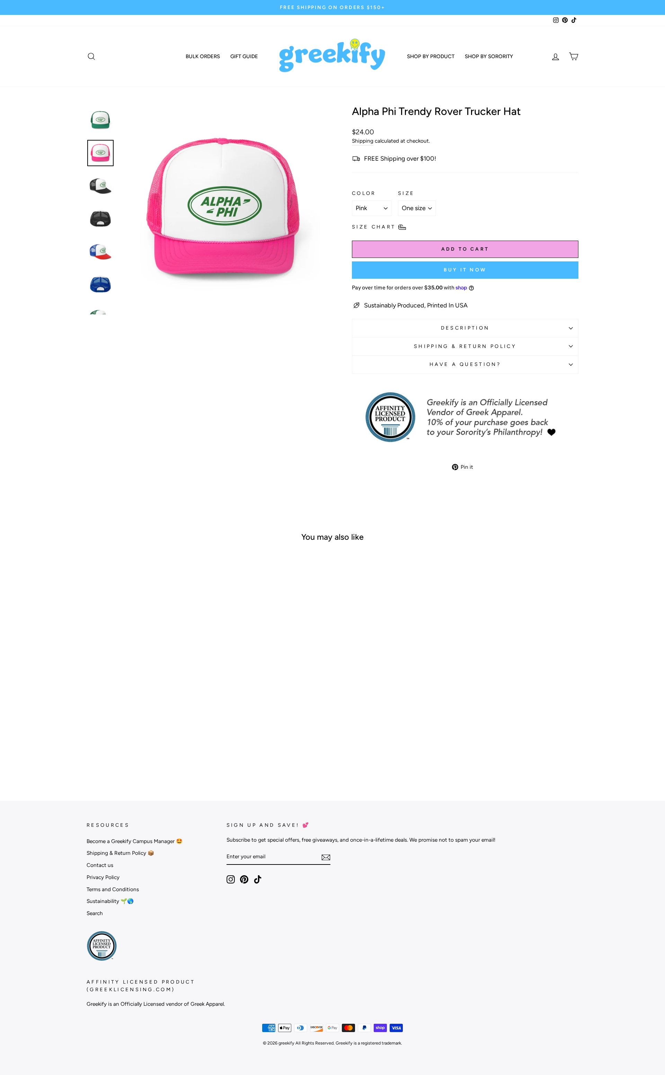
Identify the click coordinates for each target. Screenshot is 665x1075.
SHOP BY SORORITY (489, 56)
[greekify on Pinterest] (244, 879)
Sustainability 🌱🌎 (110, 901)
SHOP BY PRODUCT (430, 56)
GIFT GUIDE (244, 56)
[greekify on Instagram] (231, 879)
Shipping (362, 140)
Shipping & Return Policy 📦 (120, 853)
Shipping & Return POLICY (465, 346)
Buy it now (465, 270)
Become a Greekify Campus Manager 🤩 (135, 841)
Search (95, 913)
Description (465, 328)
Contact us (100, 865)
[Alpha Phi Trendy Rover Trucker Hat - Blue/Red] (159, 751)
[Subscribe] (325, 857)
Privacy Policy (103, 877)
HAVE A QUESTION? (465, 364)
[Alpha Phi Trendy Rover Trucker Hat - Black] (131, 751)
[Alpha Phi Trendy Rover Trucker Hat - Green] (140, 751)
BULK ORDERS (203, 56)
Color (364, 193)
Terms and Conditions (113, 889)
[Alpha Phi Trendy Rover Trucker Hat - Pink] (150, 751)
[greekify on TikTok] (258, 879)
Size (406, 193)
